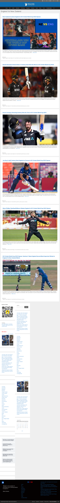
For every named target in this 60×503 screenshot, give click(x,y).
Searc (26, 307)
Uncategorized (19, 373)
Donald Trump (4, 397)
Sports (3, 421)
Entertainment (4, 401)
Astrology (3, 386)
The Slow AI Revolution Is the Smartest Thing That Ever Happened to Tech (7, 364)
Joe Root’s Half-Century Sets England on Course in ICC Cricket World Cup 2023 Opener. (27, 160)
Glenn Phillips (12, 249)
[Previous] (2, 340)
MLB (2, 414)
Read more (35, 52)
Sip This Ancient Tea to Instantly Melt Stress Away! (33, 0)
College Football (19, 341)
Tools (44, 8)
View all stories (10, 333)
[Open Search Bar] (54, 8)
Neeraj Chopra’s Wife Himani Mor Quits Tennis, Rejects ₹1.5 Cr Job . (12, 0)
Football (18, 353)
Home (7, 8)
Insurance (3, 410)
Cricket (5, 200)
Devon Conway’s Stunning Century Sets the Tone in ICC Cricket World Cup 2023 (24, 112)
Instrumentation (4, 409)
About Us (33, 501)
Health (13, 8)
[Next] (12, 340)
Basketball (18, 337)
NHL (17, 369)
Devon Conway (5, 153)
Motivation (17, 8)
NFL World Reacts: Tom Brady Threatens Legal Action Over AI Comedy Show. (7, 325)
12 (20, 425)
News (40, 8)
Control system (4, 393)
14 (23, 425)
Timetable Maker (49, 8)
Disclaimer (41, 501)
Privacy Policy (46, 501)
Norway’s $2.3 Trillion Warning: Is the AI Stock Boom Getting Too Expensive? (7, 367)
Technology (23, 8)
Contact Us (37, 501)
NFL (9, 8)
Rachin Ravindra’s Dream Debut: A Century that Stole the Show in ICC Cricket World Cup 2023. (28, 64)
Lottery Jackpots (20, 361)
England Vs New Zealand (11, 153)
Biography (28, 8)
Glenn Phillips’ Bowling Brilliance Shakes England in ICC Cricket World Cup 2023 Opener (27, 208)
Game (3, 405)
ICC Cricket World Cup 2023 (19, 153)
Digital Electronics (20, 345)
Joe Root (20, 201)
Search (18, 305)
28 (23, 427)
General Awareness (5, 406)
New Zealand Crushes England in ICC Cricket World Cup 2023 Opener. (22, 16)
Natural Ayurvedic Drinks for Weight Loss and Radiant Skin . (15, 1)
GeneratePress (14, 501)
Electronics (19, 349)
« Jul (22, 430)
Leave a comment (26, 153)
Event (37, 8)
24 (17, 427)
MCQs (3, 413)
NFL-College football (5, 418)
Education (3, 398)
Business (32, 8)
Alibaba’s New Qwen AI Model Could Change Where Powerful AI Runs (7, 371)
